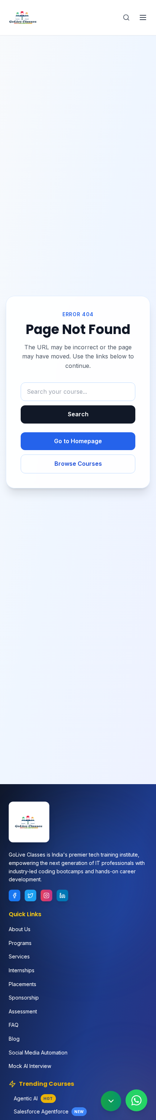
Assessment (23, 1011)
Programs (20, 943)
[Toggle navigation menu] (143, 17)
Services (19, 956)
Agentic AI (33, 1098)
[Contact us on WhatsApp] (136, 1100)
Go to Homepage (78, 441)
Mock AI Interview (30, 1066)
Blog (14, 1039)
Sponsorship (24, 997)
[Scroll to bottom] (111, 1101)
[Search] (126, 17)
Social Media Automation (38, 1052)
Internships (21, 970)
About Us (19, 929)
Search (78, 414)
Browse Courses (78, 463)
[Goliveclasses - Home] (23, 17)
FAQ (14, 1025)
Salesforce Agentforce (49, 1111)
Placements (22, 984)
